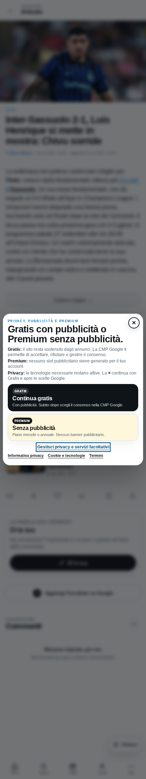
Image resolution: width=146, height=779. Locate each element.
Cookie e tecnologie (66, 455)
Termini (96, 455)
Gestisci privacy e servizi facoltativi (73, 447)
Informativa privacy (26, 455)
